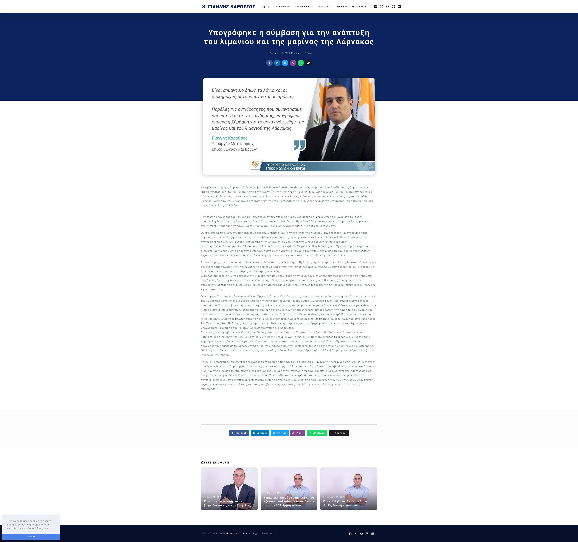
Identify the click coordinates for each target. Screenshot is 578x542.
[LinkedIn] (399, 6)
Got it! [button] (31, 536)
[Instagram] (393, 6)
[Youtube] (388, 6)
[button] (49, 528)
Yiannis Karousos (237, 533)
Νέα (309, 53)
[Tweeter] (382, 6)
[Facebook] (376, 6)
